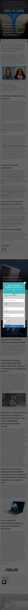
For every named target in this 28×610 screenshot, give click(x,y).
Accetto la (9, 321)
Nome (5, 304)
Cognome (6, 311)
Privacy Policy (7, 324)
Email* (5, 296)
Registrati (14, 326)
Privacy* (6, 317)
